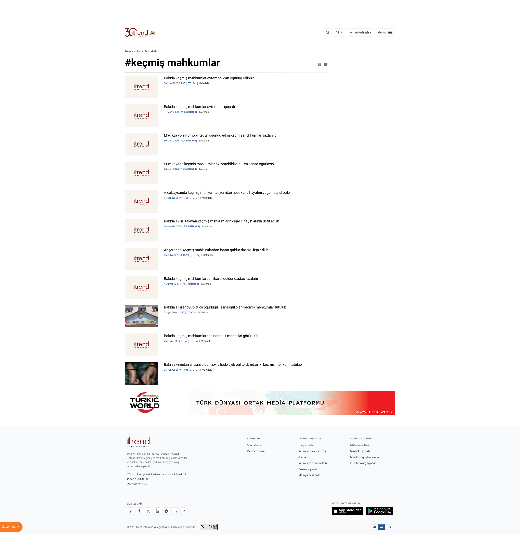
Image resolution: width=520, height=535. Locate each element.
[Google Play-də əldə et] (379, 511)
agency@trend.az (137, 483)
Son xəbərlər (254, 445)
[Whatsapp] (130, 511)
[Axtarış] (328, 32)
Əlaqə (302, 457)
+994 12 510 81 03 (137, 479)
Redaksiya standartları (312, 463)
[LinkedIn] (175, 511)
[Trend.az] (140, 32)
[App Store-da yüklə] (347, 511)
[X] (148, 511)
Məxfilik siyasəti (360, 451)
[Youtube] (157, 511)
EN (374, 526)
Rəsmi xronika (256, 451)
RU (389, 526)
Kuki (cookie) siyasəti (363, 463)
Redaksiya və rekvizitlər (312, 451)
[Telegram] (166, 511)
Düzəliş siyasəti (307, 469)
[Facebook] (139, 511)
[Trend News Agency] (138, 442)
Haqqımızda (306, 445)
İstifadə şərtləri (359, 445)
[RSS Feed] (184, 511)
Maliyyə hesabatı (309, 475)
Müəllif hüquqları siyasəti (365, 457)
